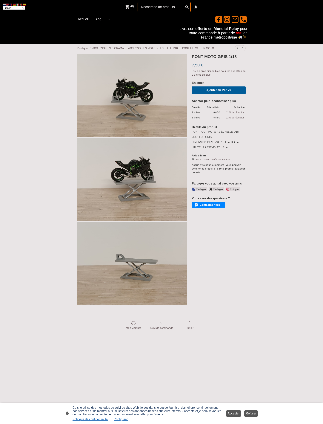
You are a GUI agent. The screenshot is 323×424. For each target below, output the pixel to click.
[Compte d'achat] (196, 7)
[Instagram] (227, 19)
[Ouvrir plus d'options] (109, 19)
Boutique (82, 48)
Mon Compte (133, 327)
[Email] (235, 19)
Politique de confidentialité (90, 419)
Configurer (121, 419)
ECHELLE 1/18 (169, 48)
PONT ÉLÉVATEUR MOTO (198, 48)
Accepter (233, 413)
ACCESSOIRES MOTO (142, 48)
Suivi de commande (161, 327)
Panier (189, 327)
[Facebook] (218, 19)
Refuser (251, 413)
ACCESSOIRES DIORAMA (108, 48)
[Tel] (243, 19)
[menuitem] (237, 48)
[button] (208, 205)
